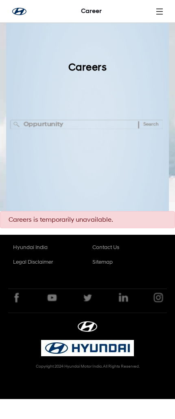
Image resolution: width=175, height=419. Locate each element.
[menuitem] (30, 247)
